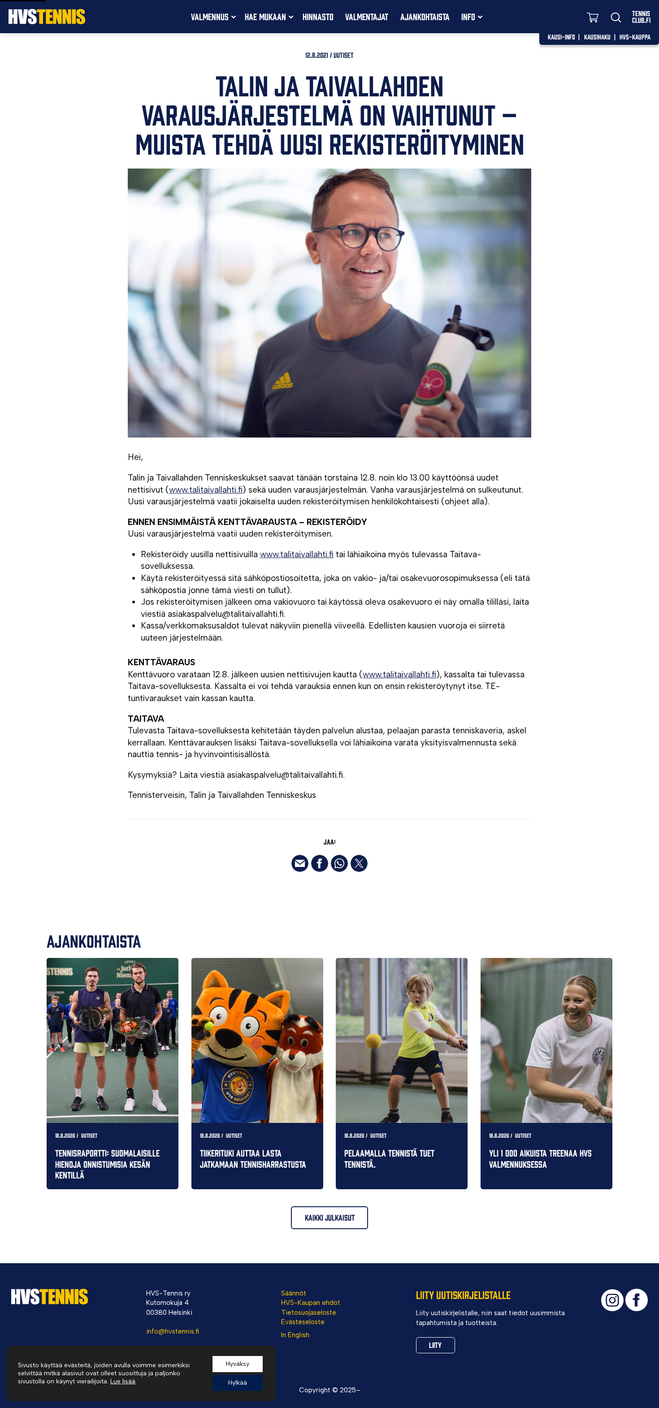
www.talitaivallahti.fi (206, 490)
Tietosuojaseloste (308, 1312)
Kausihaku (597, 36)
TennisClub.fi (641, 16)
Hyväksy (237, 1364)
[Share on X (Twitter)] (359, 863)
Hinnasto (318, 16)
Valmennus (210, 16)
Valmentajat (366, 16)
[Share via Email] (299, 863)
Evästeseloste (303, 1322)
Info (468, 16)
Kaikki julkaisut (330, 1217)
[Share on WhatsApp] (339, 863)
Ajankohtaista (425, 16)
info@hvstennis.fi (172, 1331)
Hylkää (237, 1382)
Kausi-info (561, 36)
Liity (435, 1344)
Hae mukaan (265, 16)
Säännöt (293, 1293)
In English (295, 1335)
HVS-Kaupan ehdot (310, 1303)
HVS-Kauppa (635, 36)
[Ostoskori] (592, 17)
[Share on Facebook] (319, 863)
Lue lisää (122, 1381)
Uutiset (344, 55)
